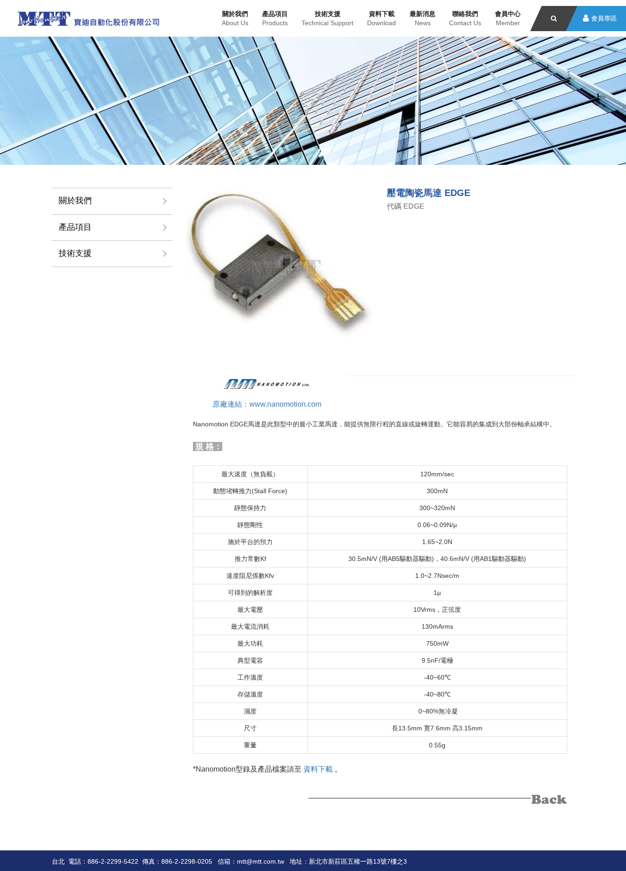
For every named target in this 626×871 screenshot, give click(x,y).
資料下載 (318, 769)
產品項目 (75, 227)
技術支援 (75, 253)
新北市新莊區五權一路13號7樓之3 (358, 861)
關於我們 (75, 200)
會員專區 (604, 18)
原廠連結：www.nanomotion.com (267, 404)
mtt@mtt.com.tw (260, 861)
